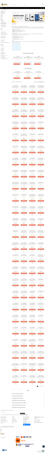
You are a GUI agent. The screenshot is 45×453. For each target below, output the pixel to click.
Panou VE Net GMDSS (38, 72)
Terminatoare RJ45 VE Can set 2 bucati (32, 147)
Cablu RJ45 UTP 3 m (15, 231)
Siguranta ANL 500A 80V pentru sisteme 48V (23, 99)
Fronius (2, 14)
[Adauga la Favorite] (21, 64)
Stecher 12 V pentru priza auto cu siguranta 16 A (24, 244)
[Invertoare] (28, 17)
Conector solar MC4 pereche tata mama (32, 183)
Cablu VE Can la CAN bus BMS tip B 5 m (32, 280)
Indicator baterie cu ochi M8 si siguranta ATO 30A (15, 244)
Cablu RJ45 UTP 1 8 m (41, 183)
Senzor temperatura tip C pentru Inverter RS (41, 365)
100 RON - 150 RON (3, 34)
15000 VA (2, 48)
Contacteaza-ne (27, 424)
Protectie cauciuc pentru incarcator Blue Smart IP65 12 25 (32, 195)
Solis (1, 18)
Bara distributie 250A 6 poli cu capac (17, 73)
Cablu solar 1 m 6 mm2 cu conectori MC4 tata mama (24, 147)
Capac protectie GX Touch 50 (41, 328)
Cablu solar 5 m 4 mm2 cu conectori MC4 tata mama (24, 316)
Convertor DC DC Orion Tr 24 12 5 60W (41, 304)
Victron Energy (2, 21)
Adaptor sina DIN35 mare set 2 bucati (24, 340)
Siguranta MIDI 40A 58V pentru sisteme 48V (40, 171)
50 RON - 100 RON (3, 33)
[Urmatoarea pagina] (43, 386)
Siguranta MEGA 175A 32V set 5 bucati (15, 304)
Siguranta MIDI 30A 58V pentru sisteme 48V (23, 171)
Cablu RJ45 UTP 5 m (15, 328)
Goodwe (2, 15)
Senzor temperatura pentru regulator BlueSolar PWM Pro (32, 220)
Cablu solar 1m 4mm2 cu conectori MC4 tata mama (41, 99)
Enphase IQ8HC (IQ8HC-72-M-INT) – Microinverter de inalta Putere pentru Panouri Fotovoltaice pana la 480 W (28, 57)
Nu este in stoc (3, 55)
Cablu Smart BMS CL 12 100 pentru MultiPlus (40, 232)
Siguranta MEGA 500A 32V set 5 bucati (32, 304)
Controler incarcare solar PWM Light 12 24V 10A (40, 377)
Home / (2, 9)
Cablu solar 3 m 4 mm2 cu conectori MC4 (40, 195)
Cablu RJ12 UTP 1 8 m (15, 146)
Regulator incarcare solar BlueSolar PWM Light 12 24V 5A (32, 340)
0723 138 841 (37, 419)
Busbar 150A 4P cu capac (24, 364)
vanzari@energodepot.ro (39, 422)
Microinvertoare (3, 13)
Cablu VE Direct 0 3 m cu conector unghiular (15, 268)
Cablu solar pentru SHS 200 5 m (40, 220)
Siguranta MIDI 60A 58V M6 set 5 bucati (40, 208)
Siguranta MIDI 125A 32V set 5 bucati (15, 171)
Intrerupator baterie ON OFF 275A (28, 73)
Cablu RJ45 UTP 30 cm (41, 122)
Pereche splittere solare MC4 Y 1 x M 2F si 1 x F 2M (32, 244)
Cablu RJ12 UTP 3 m (24, 195)
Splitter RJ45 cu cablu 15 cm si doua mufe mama (15, 353)
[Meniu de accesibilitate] (43, 446)
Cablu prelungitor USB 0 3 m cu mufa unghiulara (23, 111)
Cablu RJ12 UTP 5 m (24, 328)
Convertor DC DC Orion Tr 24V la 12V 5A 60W (15, 316)
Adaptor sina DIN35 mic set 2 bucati (40, 244)
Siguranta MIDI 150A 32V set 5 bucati (32, 171)
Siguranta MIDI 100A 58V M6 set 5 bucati (24, 220)
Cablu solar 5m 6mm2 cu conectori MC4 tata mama (15, 365)
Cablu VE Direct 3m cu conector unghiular (15, 292)
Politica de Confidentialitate (24, 414)
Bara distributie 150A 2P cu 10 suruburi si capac (40, 353)
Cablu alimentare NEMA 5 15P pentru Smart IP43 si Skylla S (23, 123)
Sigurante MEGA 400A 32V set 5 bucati (24, 304)
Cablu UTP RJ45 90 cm (15, 134)
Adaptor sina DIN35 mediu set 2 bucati (32, 316)
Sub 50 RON (3, 32)
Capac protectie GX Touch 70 (15, 340)
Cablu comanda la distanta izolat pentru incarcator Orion (32, 353)
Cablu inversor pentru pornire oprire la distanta (24, 292)
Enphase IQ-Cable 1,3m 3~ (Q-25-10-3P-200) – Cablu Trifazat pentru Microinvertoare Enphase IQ (17, 57)
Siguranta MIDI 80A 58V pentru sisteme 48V (40, 87)
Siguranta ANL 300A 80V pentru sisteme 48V (23, 183)
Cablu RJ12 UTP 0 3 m (32, 134)
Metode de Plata (14, 418)
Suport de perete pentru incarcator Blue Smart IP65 (15, 87)
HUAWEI (2, 16)
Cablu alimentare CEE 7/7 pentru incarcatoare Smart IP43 (15, 123)
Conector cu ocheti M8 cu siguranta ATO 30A (41, 111)
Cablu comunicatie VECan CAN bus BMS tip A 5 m (41, 268)
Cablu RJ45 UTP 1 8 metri (15, 195)
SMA (1, 17)
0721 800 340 (37, 421)
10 (41, 386)
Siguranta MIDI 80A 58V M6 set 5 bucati (32, 208)
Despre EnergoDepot (3, 418)
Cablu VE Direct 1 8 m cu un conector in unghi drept (24, 268)
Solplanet (2, 19)
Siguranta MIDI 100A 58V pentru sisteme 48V (15, 99)
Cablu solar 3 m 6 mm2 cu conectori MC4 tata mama (32, 232)
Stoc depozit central (4, 58)
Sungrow (2, 20)
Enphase (2, 40)
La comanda (3, 56)
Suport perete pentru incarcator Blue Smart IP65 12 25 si (15, 159)
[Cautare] (25, 5)
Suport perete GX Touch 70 (23, 377)
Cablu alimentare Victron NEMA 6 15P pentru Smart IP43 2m (32, 123)
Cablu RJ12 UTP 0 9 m (41, 134)
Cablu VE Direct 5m (32, 328)
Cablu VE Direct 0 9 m (24, 255)
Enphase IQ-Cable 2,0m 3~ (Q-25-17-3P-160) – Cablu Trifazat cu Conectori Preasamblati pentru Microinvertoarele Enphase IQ (38, 57)
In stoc (2, 54)
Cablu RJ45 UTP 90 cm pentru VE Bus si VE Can (23, 135)
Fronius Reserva (3, 25)
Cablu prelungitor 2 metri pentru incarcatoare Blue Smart (41, 147)
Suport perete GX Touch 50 (40, 292)
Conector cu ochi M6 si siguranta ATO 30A (32, 111)
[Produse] (1, 8)
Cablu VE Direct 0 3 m (15, 255)
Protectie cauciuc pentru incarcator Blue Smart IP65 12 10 (32, 99)
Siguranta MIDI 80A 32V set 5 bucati (23, 159)
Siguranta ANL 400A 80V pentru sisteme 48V (15, 183)
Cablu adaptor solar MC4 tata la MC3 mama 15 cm (15, 111)
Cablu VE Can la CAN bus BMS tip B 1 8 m (15, 280)
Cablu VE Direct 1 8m (32, 255)
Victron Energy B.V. (17, 71)
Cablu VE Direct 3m (41, 279)
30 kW (2, 49)
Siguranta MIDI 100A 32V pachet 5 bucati (40, 159)
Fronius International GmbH (5, 42)
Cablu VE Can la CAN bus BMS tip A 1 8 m (32, 268)
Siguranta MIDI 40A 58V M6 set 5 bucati (15, 220)
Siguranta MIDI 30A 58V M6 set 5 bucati (23, 208)
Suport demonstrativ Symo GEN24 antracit (32, 365)
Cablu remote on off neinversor (32, 292)
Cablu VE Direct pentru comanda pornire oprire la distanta (23, 353)
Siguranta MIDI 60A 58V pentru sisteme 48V (32, 87)
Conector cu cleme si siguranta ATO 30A (24, 232)
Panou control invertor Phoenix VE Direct (32, 377)
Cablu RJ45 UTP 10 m (41, 340)
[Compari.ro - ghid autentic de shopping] (4, 450)
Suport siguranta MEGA (15, 207)
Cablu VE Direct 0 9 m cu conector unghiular (40, 256)
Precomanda (3, 57)
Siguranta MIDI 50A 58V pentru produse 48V (23, 87)
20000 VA (2, 50)
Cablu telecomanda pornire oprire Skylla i (15, 377)
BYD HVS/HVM (3, 24)
